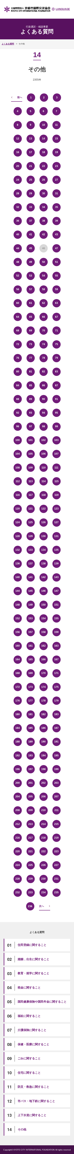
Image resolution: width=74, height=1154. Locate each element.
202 (43, 782)
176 (17, 700)
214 (43, 824)
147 (56, 590)
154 (43, 618)
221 (30, 851)
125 (30, 522)
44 (17, 248)
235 (56, 892)
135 (56, 549)
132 (17, 549)
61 (30, 303)
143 (56, 577)
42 (43, 234)
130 (43, 536)
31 (56, 193)
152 (17, 618)
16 (17, 152)
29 (30, 193)
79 (56, 357)
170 (43, 673)
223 (56, 851)
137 (30, 563)
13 (30, 138)
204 (17, 796)
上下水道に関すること (32, 1115)
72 (17, 344)
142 (43, 577)
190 (43, 741)
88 (17, 399)
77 (30, 357)
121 (30, 508)
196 (17, 769)
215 (56, 824)
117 (31, 495)
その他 (22, 1129)
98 (43, 426)
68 (17, 330)
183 (56, 714)
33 (30, 207)
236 (30, 906)
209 (30, 810)
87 (56, 385)
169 (30, 673)
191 (56, 741)
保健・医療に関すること (33, 1044)
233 (30, 892)
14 (43, 138)
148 (17, 604)
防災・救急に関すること (33, 1086)
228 (17, 878)
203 (56, 782)
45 (30, 248)
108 (17, 467)
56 (17, 289)
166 (43, 659)
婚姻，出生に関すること (33, 959)
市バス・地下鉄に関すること (36, 1101)
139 (56, 563)
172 (17, 687)
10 (43, 124)
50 (43, 262)
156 (17, 632)
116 (18, 495)
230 (43, 878)
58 (43, 289)
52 (17, 275)
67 (56, 316)
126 (43, 522)
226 (43, 865)
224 (17, 865)
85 (30, 385)
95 (56, 412)
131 (56, 536)
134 (43, 549)
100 (17, 440)
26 (43, 179)
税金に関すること (29, 987)
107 (56, 453)
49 (30, 262)
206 (43, 796)
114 (44, 481)
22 (43, 166)
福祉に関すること (29, 1016)
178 (43, 700)
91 (56, 399)
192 (17, 755)
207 (56, 796)
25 (30, 179)
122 (43, 508)
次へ (41, 906)
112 (18, 481)
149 (30, 604)
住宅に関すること (29, 1072)
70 (43, 330)
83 (56, 371)
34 (43, 207)
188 (17, 741)
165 (30, 659)
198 (43, 769)
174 (43, 687)
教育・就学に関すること (33, 973)
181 (30, 714)
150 (43, 604)
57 (30, 289)
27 (56, 179)
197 (30, 769)
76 (17, 357)
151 (56, 604)
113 (31, 481)
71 (56, 330)
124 (17, 522)
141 (30, 577)
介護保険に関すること (32, 1030)
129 (30, 536)
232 (17, 892)
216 (17, 837)
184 (17, 728)
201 (30, 782)
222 (43, 851)
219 (56, 837)
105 (30, 453)
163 (56, 645)
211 (56, 810)
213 (30, 824)
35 (56, 207)
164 (17, 659)
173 (30, 687)
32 (17, 207)
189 (30, 741)
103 (56, 440)
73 (30, 344)
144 (17, 590)
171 (56, 673)
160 (17, 645)
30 (43, 193)
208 (17, 810)
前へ (19, 97)
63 (56, 303)
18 (43, 152)
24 (17, 179)
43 (56, 234)
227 (56, 865)
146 (43, 590)
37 (30, 220)
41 (30, 234)
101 (30, 440)
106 (43, 453)
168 (17, 673)
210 (43, 810)
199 (56, 769)
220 (17, 851)
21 (30, 166)
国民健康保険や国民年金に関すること (42, 1001)
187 (56, 728)
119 (56, 495)
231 (56, 878)
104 (17, 453)
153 (30, 618)
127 (56, 522)
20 (17, 166)
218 (43, 837)
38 (43, 220)
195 (56, 755)
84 (17, 385)
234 (43, 892)
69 (30, 330)
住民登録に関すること (32, 944)
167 (56, 659)
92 (17, 412)
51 (56, 262)
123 (56, 508)
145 (30, 590)
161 (30, 645)
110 (44, 467)
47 (56, 248)
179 (56, 700)
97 (30, 426)
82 (43, 371)
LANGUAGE (63, 9)
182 (43, 714)
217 (30, 837)
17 (30, 152)
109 (30, 467)
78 (43, 357)
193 (30, 755)
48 (17, 262)
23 (56, 166)
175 (56, 687)
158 (43, 632)
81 (30, 371)
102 (43, 440)
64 (17, 316)
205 (30, 796)
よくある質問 (8, 44)
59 (56, 289)
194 (43, 755)
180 (17, 714)
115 (56, 481)
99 (56, 426)
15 (56, 138)
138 (43, 563)
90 (43, 399)
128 (17, 536)
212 (17, 824)
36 (17, 220)
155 (56, 618)
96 (17, 426)
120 (17, 508)
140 (17, 577)
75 (56, 344)
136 (17, 563)
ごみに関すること (29, 1058)
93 (30, 412)
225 (30, 865)
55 (56, 275)
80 (17, 371)
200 (17, 782)
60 (17, 303)
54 (43, 275)
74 (43, 344)
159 (56, 632)
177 (30, 700)
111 (56, 467)
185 (30, 728)
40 (17, 234)
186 (43, 728)
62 (43, 303)
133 (30, 549)
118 (44, 495)
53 (30, 275)
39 (56, 220)
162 (43, 645)
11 (56, 124)
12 (17, 138)
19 (56, 152)
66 (43, 316)
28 (17, 193)
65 (30, 316)
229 (30, 878)
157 (30, 632)
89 (30, 399)
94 (43, 412)
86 (43, 385)
